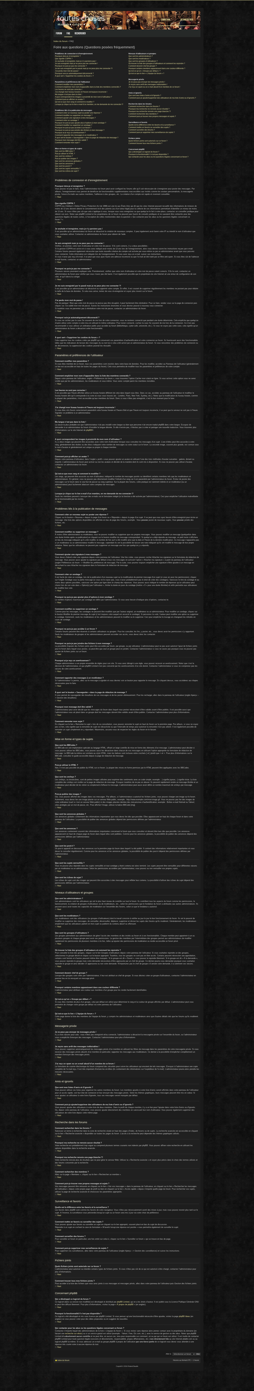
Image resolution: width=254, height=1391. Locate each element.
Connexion (165, 19)
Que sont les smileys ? (64, 156)
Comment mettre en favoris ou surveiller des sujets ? (149, 127)
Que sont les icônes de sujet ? (67, 171)
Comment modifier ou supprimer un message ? (73, 115)
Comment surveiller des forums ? (141, 130)
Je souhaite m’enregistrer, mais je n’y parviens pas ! (75, 61)
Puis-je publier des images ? (66, 159)
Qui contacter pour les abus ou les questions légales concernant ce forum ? (158, 157)
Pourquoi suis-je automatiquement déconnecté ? (74, 73)
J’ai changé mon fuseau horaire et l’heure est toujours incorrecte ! (81, 92)
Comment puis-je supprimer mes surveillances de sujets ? (151, 132)
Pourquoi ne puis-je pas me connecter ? (71, 66)
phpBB (89, 430)
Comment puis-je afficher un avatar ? (69, 99)
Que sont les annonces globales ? (68, 161)
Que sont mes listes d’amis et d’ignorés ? (144, 95)
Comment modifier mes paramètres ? (70, 84)
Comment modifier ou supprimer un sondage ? (73, 125)
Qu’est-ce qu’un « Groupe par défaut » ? (144, 71)
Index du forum (61, 41)
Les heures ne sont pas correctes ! (68, 89)
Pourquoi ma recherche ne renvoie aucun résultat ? (148, 109)
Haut (59, 197)
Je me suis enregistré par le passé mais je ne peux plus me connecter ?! (83, 68)
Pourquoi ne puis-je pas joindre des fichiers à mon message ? (79, 130)
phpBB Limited (123, 1302)
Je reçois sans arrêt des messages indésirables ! (147, 84)
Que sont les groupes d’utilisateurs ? (143, 61)
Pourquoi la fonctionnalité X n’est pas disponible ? (148, 154)
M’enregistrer (187, 19)
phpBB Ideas (184, 1316)
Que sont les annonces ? (65, 164)
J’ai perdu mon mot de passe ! (67, 71)
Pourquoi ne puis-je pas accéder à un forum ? (73, 128)
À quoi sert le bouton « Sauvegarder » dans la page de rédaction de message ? (86, 138)
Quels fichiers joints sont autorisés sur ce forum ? (147, 141)
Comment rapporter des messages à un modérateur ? (76, 135)
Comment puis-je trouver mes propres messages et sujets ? (152, 116)
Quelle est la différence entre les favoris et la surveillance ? (151, 125)
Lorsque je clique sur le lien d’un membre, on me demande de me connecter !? (89, 104)
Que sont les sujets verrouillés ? (67, 169)
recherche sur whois (73, 1333)
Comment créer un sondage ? (67, 120)
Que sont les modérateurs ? (139, 59)
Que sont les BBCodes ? (65, 151)
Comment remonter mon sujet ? (67, 143)
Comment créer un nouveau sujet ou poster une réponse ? (78, 113)
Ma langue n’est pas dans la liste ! (68, 94)
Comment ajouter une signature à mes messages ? (75, 118)
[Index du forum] (81, 19)
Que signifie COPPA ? (63, 59)
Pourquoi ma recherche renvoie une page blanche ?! (149, 111)
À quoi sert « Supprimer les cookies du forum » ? (74, 76)
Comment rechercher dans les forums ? (144, 106)
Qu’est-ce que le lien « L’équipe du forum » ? (146, 73)
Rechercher (80, 33)
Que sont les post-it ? (63, 166)
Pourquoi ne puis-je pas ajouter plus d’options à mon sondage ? (80, 123)
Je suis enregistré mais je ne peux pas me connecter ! (76, 63)
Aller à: (168, 1354)
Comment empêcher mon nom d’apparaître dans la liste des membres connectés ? (88, 87)
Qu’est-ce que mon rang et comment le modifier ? (74, 102)
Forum (59, 33)
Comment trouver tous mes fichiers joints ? (145, 143)
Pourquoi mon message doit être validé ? (71, 140)
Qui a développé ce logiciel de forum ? (143, 152)
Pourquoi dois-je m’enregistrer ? (68, 56)
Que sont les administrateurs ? (140, 56)
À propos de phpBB (125, 1304)
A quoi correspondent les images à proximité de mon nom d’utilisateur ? (83, 97)
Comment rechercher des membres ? (143, 114)
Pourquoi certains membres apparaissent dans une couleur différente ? (156, 68)
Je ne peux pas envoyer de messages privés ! (146, 82)
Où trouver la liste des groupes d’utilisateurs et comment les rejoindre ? (156, 63)
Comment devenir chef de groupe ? (142, 66)
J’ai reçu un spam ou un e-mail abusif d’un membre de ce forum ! (154, 87)
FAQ (68, 33)
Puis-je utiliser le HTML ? (65, 154)
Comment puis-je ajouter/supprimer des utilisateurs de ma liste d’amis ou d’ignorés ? (162, 98)
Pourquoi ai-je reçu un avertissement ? (70, 133)
